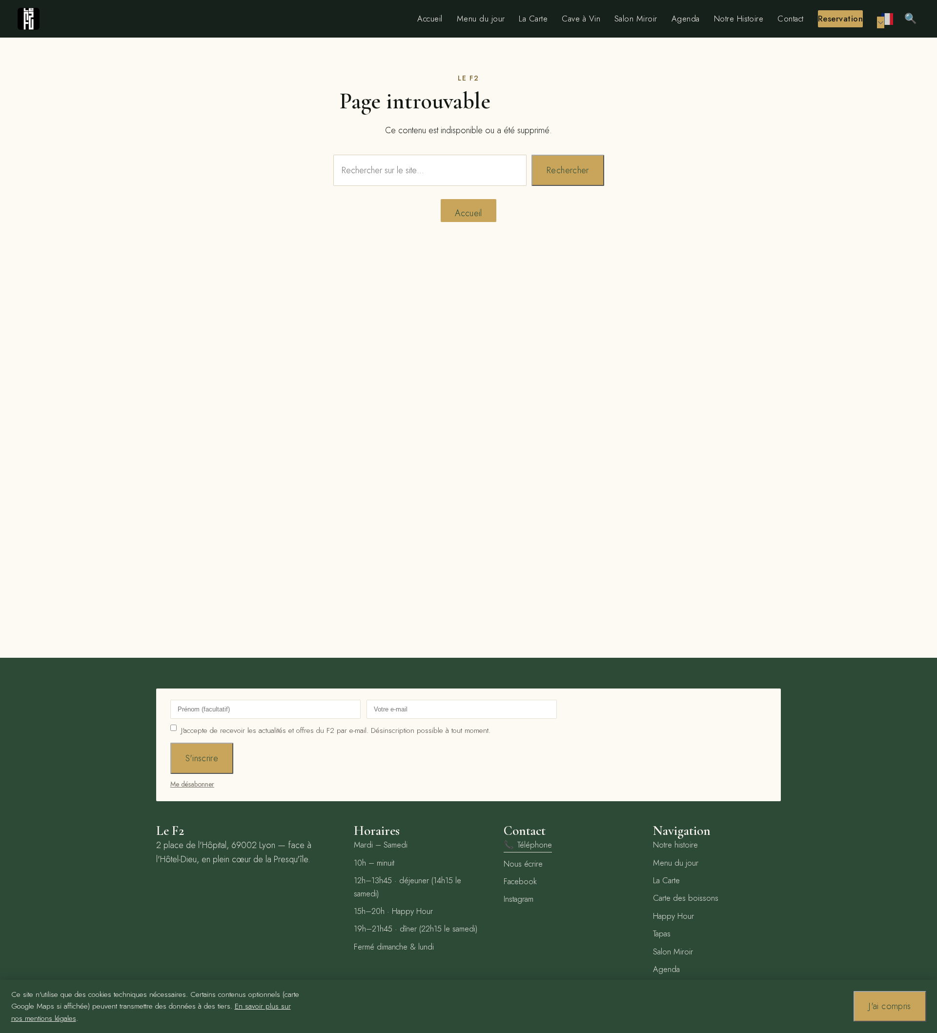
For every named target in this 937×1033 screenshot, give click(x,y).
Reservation (840, 18)
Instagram (518, 899)
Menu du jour (481, 18)
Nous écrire (523, 864)
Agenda (686, 18)
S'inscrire (202, 758)
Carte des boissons (685, 898)
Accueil (429, 18)
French (888, 18)
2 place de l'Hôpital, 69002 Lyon (215, 845)
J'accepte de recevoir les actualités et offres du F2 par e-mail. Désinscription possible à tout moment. (335, 730)
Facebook (520, 881)
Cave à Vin (581, 18)
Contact (790, 18)
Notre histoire (675, 845)
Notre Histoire (739, 18)
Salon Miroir (635, 18)
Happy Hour (673, 916)
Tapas (662, 933)
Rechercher (568, 170)
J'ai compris (889, 1006)
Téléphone (528, 845)
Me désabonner (192, 784)
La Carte (533, 18)
